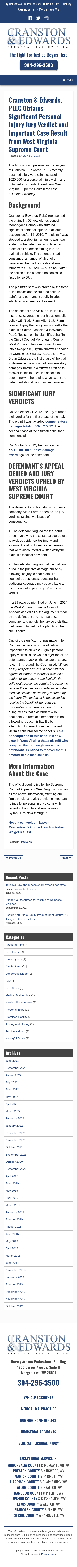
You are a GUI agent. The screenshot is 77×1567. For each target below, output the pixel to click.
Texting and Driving (17, 1024)
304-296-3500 (38, 64)
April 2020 (12, 1176)
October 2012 (14, 1306)
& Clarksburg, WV (38, 1481)
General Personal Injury (38, 1443)
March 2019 (13, 1205)
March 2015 (13, 1255)
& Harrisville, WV (39, 1515)
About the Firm (15, 944)
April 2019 (12, 1197)
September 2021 (16, 1154)
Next (65, 857)
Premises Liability (16, 1016)
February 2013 (15, 1277)
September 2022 (16, 1067)
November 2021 (16, 1140)
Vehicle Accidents (38, 1397)
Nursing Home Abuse (19, 1002)
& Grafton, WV (38, 1487)
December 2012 (16, 1291)
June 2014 (12, 1262)
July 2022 (12, 1082)
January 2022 (14, 1125)
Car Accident (13, 966)
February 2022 (15, 1118)
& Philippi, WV (38, 1493)
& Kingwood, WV (38, 1470)
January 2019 (14, 1219)
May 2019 (12, 1190)
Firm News (26, 842)
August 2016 (13, 1226)
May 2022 (12, 1096)
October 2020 (14, 1161)
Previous (14, 857)
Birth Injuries (13, 951)
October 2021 (14, 1147)
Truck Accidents (15, 1031)
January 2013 (14, 1284)
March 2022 (13, 1111)
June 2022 (12, 1089)
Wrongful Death (15, 1038)
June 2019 (12, 1183)
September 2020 (16, 1168)
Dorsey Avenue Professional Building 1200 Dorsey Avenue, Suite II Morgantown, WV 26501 (38, 1367)
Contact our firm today (47, 827)
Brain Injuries (14, 959)
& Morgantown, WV (39, 1465)
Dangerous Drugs (17, 973)
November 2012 (16, 1298)
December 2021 (16, 1133)
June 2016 (12, 1234)
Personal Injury (15, 1009)
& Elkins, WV (39, 1509)
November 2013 (16, 1270)
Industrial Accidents (38, 1431)
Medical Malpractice (18, 995)
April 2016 (12, 1248)
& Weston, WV (38, 1504)
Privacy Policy (48, 1554)
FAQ (8, 980)
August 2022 (13, 1075)
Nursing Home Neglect (38, 1420)
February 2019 (15, 1212)
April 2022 (12, 1104)
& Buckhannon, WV (39, 1498)
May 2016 (12, 1241)
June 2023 (12, 1060)
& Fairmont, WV (39, 1476)
